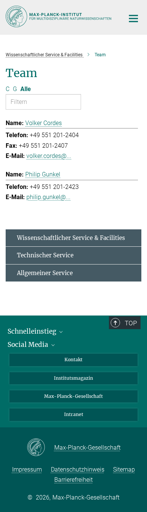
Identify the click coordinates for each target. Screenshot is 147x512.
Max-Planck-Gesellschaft (73, 396)
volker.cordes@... (48, 155)
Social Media (29, 344)
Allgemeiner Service (45, 273)
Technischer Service (45, 255)
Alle (25, 89)
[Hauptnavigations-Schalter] (133, 18)
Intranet (73, 414)
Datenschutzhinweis (77, 469)
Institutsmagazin (73, 378)
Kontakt (73, 359)
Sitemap (124, 469)
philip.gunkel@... (48, 197)
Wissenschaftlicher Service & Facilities (71, 237)
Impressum (27, 469)
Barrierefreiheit (73, 479)
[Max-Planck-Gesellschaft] (40, 448)
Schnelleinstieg (33, 331)
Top (131, 323)
